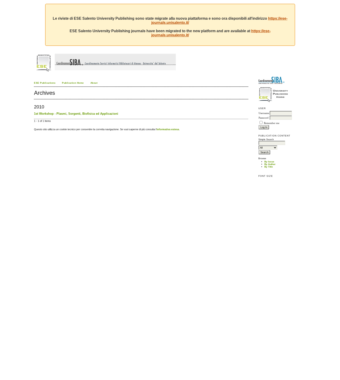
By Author (269, 164)
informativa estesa (168, 129)
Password (264, 118)
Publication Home (73, 83)
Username (264, 113)
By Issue (269, 161)
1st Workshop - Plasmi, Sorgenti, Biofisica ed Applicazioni (76, 113)
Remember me (271, 123)
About (94, 83)
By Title (268, 166)
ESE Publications (45, 83)
